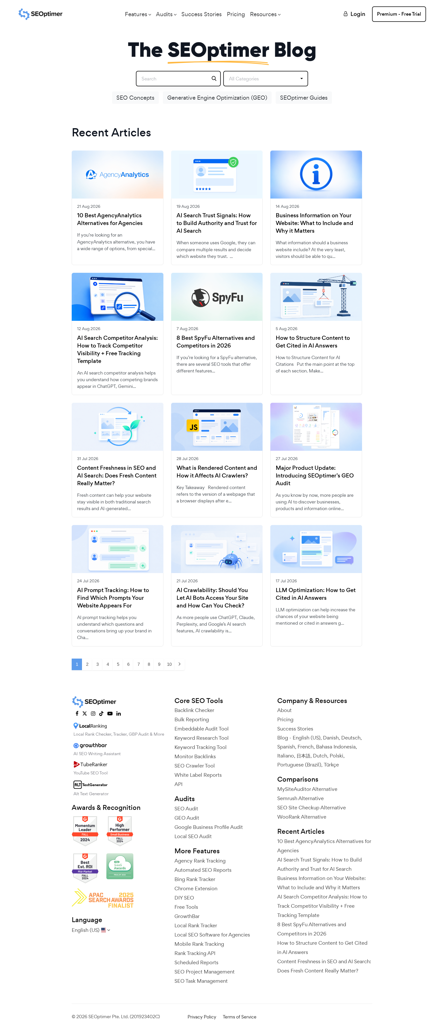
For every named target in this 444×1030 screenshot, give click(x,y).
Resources (263, 14)
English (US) (306, 737)
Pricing (236, 14)
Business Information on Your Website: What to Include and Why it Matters (314, 223)
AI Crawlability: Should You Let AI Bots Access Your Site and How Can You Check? (212, 598)
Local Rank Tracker (195, 925)
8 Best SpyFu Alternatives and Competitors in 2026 (216, 342)
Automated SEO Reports (203, 870)
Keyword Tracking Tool (200, 747)
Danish (331, 737)
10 (169, 664)
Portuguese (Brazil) (299, 764)
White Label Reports (198, 775)
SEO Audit (186, 808)
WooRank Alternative (301, 816)
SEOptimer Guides (304, 97)
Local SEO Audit (193, 836)
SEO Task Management (201, 981)
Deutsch (350, 737)
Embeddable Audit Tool (201, 728)
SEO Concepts (135, 97)
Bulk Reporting (191, 719)
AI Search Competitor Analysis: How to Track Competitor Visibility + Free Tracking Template (117, 349)
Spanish (286, 746)
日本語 (303, 755)
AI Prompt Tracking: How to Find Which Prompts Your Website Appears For (113, 598)
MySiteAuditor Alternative (307, 789)
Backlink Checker (194, 710)
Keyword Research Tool (201, 738)
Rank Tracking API (194, 953)
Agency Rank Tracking (200, 860)
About (284, 710)
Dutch (320, 755)
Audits (164, 14)
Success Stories (201, 14)
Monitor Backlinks (195, 756)
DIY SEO (184, 897)
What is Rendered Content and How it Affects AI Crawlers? (217, 472)
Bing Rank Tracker (194, 879)
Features (136, 14)
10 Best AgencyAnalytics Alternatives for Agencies (110, 219)
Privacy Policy (202, 1017)
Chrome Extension (195, 888)
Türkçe (331, 764)
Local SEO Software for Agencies (212, 934)
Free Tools (186, 907)
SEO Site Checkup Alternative (311, 807)
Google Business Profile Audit (208, 827)
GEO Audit (186, 817)
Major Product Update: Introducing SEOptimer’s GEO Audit (315, 475)
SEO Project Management (204, 971)
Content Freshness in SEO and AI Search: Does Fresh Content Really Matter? (116, 475)
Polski (336, 755)
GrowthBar (187, 916)
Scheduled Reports (196, 962)
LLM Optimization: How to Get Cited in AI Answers (316, 594)
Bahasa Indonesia (336, 746)
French (305, 746)
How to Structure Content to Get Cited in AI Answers (313, 342)
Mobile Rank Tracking (199, 944)
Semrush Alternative (300, 798)
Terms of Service (239, 1017)
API (178, 784)
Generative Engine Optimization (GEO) (217, 97)
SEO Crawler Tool (194, 765)
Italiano (285, 755)
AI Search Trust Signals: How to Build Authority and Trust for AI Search (217, 223)
